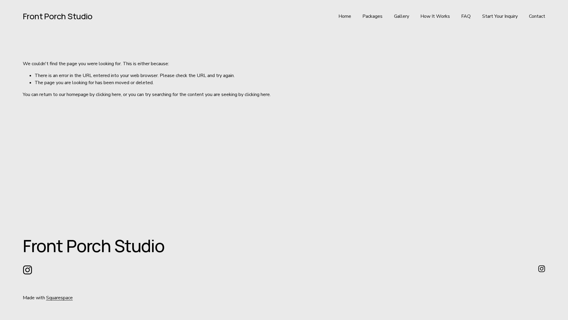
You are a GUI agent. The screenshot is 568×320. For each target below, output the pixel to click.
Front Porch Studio (58, 16)
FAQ (466, 16)
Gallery (401, 16)
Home (344, 16)
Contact (537, 16)
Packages (372, 16)
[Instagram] (27, 270)
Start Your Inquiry (500, 16)
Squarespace (59, 298)
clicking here (108, 94)
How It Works (435, 16)
